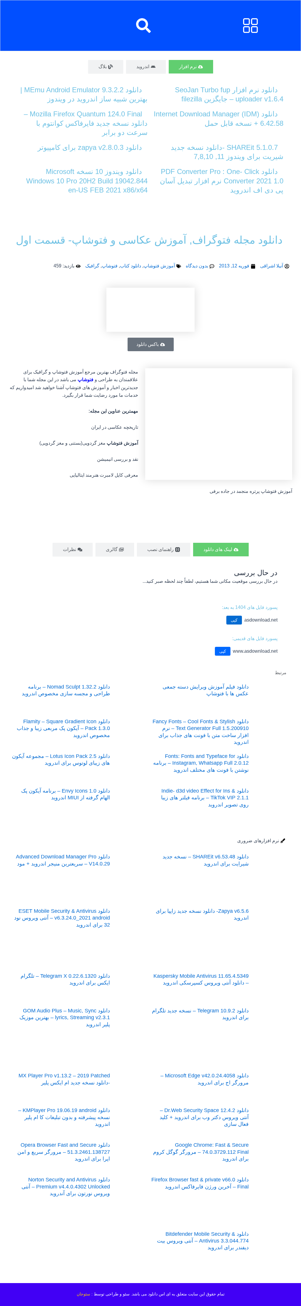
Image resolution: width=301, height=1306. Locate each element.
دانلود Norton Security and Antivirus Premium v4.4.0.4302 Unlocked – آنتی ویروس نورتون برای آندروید (65, 1186)
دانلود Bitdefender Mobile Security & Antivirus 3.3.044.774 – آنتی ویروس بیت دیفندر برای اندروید (203, 1241)
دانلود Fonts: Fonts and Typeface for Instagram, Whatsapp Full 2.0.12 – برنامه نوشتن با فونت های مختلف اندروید (201, 763)
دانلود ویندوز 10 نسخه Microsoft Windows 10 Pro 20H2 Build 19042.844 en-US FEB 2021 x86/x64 (87, 181)
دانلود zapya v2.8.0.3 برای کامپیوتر (90, 147)
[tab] (191, 66)
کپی (234, 620)
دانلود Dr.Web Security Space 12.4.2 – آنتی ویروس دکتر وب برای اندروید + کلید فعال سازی (204, 1117)
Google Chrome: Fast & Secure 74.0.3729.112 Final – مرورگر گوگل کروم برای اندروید (201, 1152)
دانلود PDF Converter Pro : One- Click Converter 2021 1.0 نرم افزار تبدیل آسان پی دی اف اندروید (221, 181)
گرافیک (92, 265)
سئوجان (83, 1294)
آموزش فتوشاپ (159, 265)
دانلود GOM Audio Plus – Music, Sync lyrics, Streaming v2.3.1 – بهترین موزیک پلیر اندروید (64, 1017)
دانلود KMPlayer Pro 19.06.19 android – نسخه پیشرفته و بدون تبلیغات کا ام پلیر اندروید (64, 1117)
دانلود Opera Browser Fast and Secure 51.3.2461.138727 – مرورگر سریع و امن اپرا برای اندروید (63, 1152)
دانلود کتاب (130, 265)
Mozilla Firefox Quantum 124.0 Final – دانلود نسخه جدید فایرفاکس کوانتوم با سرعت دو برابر (86, 123)
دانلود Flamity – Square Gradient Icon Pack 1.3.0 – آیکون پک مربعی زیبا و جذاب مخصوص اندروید (63, 728)
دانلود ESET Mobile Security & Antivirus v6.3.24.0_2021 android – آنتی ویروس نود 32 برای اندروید (62, 918)
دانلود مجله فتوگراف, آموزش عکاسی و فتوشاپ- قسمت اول (149, 240)
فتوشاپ (110, 265)
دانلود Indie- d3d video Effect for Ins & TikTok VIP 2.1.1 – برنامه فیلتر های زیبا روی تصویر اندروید (205, 798)
